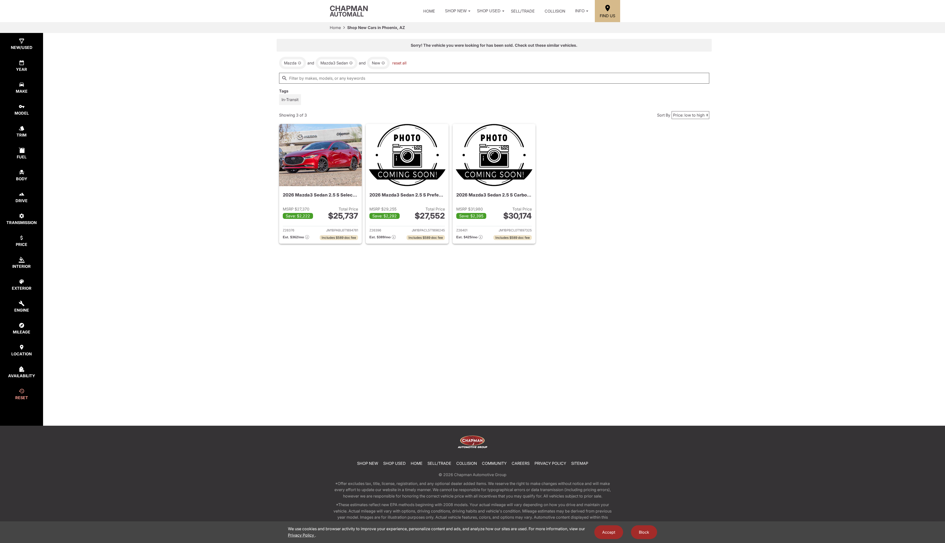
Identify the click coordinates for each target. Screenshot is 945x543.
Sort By (663, 115)
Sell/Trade (523, 11)
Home (429, 11)
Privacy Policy (550, 463)
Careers (521, 463)
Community (494, 463)
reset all (399, 62)
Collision (555, 11)
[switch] (290, 99)
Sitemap (579, 463)
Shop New (456, 11)
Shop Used (489, 11)
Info (579, 11)
